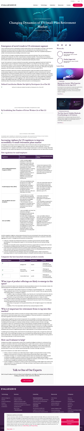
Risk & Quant (16, 408)
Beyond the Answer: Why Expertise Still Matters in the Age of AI (69, 84)
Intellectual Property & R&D (19, 401)
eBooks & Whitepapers (56, 401)
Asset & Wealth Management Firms (40, 399)
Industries (52, 5)
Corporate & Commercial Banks (40, 401)
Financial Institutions (38, 398)
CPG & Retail (35, 406)
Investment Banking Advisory (20, 403)
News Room (70, 405)
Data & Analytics (17, 398)
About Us (70, 398)
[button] (58, 45)
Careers (69, 5)
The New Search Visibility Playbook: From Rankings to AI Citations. (69, 114)
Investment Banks (37, 403)
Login (79, 1)
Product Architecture (6, 401)
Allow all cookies (70, 420)
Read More (60, 122)
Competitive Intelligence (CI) (57, 412)
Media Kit (70, 406)
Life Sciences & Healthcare (38, 408)
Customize (69, 423)
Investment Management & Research (22, 405)
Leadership (70, 399)
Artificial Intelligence (6, 398)
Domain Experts (71, 401)
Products (3, 403)
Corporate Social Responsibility (74, 410)
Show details (9, 429)
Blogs (52, 399)
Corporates (35, 405)
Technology (44, 5)
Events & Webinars (55, 403)
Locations (70, 403)
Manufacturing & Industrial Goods (40, 411)
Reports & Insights (55, 405)
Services (35, 5)
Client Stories (54, 398)
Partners (3, 399)
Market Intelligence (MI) (56, 408)
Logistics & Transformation (39, 410)
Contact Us (78, 5)
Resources (60, 5)
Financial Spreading (55, 410)
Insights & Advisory (18, 399)
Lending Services (17, 406)
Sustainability (71, 411)
